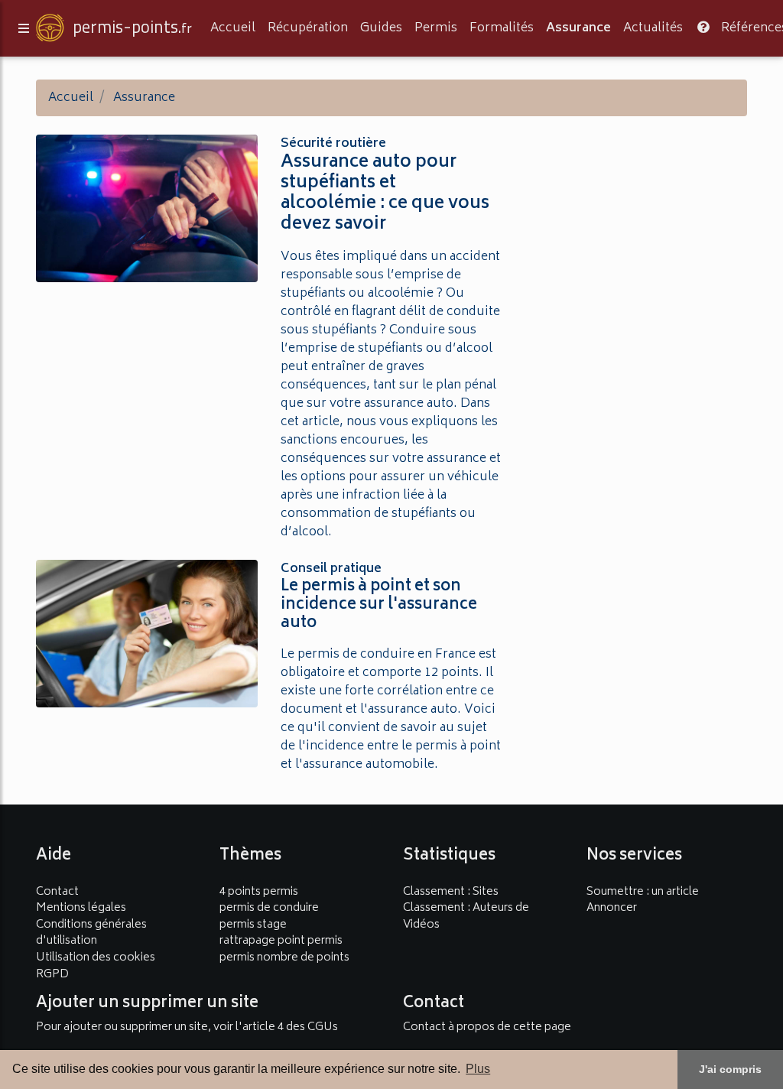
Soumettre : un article (642, 892)
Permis (435, 28)
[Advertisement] (636, 224)
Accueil (232, 28)
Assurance (578, 28)
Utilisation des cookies (95, 957)
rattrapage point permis (281, 941)
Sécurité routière (333, 143)
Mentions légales (81, 908)
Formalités (501, 28)
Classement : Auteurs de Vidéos (466, 917)
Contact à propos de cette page (487, 1027)
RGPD (52, 974)
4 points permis (258, 892)
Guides (381, 28)
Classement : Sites (451, 892)
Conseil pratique (331, 569)
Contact (57, 892)
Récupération (308, 28)
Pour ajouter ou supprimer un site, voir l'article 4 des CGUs (187, 1027)
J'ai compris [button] (730, 1069)
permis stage (253, 925)
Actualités (653, 28)
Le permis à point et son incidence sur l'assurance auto (379, 605)
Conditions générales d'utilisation (91, 933)
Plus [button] (478, 1068)
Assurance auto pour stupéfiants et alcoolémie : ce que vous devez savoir (385, 194)
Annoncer (611, 908)
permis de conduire (269, 908)
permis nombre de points (284, 957)
